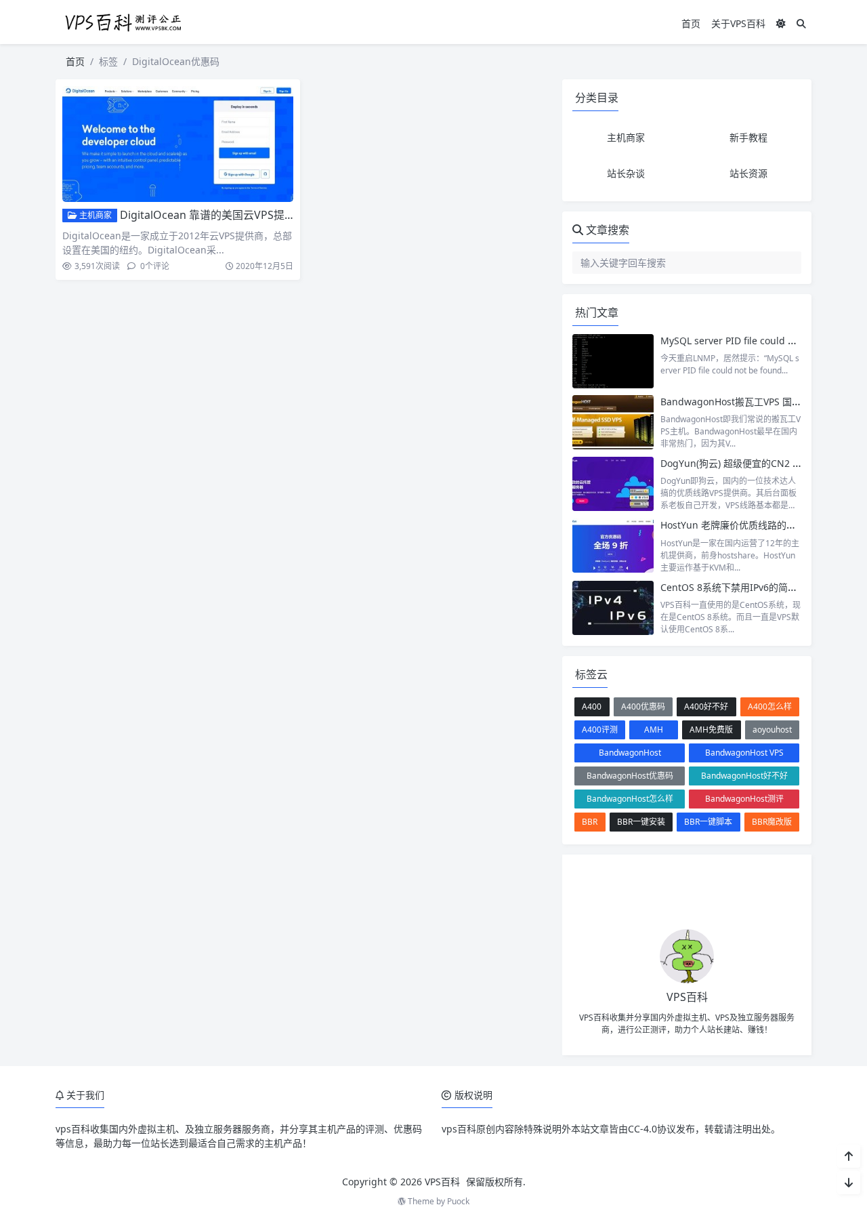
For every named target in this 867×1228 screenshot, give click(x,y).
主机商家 (94, 215)
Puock (458, 1201)
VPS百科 (442, 1181)
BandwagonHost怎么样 (630, 798)
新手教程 (748, 137)
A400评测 (600, 729)
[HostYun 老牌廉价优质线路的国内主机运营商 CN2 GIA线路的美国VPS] (613, 545)
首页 (690, 23)
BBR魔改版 (772, 821)
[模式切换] (781, 23)
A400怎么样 (770, 706)
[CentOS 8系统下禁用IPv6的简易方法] (613, 608)
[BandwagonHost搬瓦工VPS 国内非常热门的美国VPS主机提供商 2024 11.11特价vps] (613, 422)
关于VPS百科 (738, 23)
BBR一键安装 (641, 821)
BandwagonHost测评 (744, 798)
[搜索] (801, 23)
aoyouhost (772, 729)
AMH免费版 (711, 729)
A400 (591, 706)
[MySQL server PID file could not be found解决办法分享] (613, 361)
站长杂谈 (626, 173)
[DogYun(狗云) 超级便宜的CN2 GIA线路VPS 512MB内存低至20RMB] (613, 484)
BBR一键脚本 (708, 821)
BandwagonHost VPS (744, 752)
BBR (589, 821)
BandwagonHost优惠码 (630, 775)
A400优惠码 (643, 706)
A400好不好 (706, 706)
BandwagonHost (630, 752)
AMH (653, 729)
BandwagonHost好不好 (744, 775)
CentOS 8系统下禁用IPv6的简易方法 (738, 587)
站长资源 (748, 173)
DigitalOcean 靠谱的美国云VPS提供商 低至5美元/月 (246, 214)
